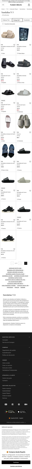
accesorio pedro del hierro (15, 283)
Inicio (2, 9)
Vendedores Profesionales (9, 370)
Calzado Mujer (14, 9)
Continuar (16, 462)
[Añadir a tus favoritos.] (14, 45)
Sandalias (22, 9)
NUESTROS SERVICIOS (8, 337)
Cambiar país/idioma (16, 466)
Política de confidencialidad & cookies (15, 422)
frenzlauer (10, 287)
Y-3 (7, 9)
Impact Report (6, 393)
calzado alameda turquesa (15, 272)
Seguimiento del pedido (9, 350)
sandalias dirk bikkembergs (15, 270)
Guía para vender (7, 368)
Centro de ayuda (7, 378)
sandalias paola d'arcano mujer (15, 274)
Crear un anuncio (7, 365)
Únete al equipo (6, 396)
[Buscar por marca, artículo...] (3, 4)
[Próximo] (19, 263)
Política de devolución (8, 355)
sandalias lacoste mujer (21, 276)
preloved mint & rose (15, 268)
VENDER (4, 360)
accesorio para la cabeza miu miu (15, 280)
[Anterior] (12, 263)
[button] (29, 5)
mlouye (17, 287)
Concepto (5, 340)
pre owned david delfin (15, 282)
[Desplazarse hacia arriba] (25, 263)
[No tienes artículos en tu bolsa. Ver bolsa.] (29, 5)
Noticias (4, 398)
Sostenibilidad (6, 391)
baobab (23, 287)
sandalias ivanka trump (15, 278)
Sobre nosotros (6, 388)
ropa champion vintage (8, 285)
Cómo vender (6, 363)
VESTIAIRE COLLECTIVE (8, 385)
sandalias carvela (7, 276)
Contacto (5, 380)
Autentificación (6, 353)
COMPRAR (5, 347)
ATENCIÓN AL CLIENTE (8, 375)
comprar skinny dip (23, 285)
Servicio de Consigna (8, 342)
